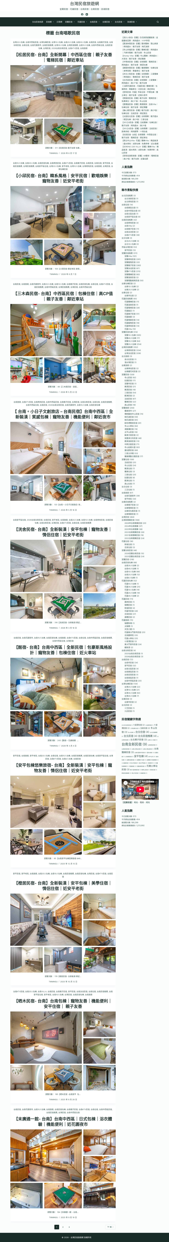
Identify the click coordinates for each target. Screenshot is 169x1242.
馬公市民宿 (136, 773)
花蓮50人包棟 (130, 584)
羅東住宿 (128, 471)
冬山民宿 (128, 377)
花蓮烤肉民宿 (130, 326)
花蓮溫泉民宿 (130, 305)
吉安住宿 (128, 547)
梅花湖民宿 (129, 417)
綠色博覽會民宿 (131, 423)
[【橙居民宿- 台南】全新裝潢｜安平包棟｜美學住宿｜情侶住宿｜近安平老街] (63, 933)
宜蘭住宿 (125, 459)
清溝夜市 (151, 763)
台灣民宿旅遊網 (84, 3)
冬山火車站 (129, 426)
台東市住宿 (129, 295)
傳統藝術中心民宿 (132, 414)
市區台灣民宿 (127, 247)
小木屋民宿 (126, 763)
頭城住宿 (153, 770)
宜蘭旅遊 (125, 408)
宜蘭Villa (128, 256)
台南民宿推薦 (47, 45)
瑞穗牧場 (128, 623)
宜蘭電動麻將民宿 (132, 280)
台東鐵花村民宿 (131, 371)
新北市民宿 (134, 763)
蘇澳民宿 (128, 396)
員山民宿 (128, 405)
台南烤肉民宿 (55, 163)
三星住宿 (128, 474)
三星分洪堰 (129, 453)
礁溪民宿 (128, 386)
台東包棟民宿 (127, 283)
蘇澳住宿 (128, 480)
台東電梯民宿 (130, 508)
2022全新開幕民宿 (132, 538)
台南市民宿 (129, 662)
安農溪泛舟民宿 (131, 438)
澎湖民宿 (131, 22)
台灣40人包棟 (130, 696)
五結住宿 (145, 728)
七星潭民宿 (129, 641)
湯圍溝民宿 (129, 429)
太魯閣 (127, 626)
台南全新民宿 (85, 402)
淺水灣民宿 (129, 362)
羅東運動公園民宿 (132, 456)
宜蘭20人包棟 (130, 344)
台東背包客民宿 (131, 511)
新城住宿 (128, 544)
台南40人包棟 (130, 568)
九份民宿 (128, 711)
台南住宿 (25, 45)
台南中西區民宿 (32, 42)
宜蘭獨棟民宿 (130, 274)
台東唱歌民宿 (130, 514)
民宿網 (49, 22)
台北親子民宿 (138, 739)
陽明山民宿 (145, 770)
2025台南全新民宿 (132, 653)
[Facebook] (82, 14)
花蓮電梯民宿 (130, 308)
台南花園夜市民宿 (140, 752)
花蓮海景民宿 (141, 766)
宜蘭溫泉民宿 (130, 277)
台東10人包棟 (130, 286)
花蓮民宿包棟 (127, 581)
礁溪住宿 (128, 468)
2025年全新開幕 (131, 529)
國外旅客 (150, 752)
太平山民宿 (129, 432)
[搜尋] (158, 22)
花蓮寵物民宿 (130, 323)
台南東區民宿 (130, 672)
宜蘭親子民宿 (130, 265)
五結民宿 (128, 399)
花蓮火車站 (129, 638)
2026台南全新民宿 (59, 48)
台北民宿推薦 (127, 195)
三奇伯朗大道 (135, 728)
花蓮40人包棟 (130, 596)
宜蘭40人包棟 (130, 338)
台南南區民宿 (130, 678)
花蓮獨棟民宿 (130, 302)
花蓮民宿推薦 (127, 299)
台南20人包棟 (69, 42)
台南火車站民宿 (148, 749)
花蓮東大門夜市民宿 (133, 632)
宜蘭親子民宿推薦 (153, 760)
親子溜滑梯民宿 (135, 770)
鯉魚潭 (127, 647)
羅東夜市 (128, 411)
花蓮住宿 (125, 541)
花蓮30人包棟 (130, 587)
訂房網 (59, 22)
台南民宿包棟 (43, 163)
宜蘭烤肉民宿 (130, 259)
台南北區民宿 (130, 669)
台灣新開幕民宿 (128, 520)
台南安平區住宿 (41, 166)
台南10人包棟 (84, 45)
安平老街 (65, 166)
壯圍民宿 (128, 380)
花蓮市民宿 (129, 611)
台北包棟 (125, 238)
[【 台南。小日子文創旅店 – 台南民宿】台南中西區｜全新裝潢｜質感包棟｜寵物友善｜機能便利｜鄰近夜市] (63, 461)
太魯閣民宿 (129, 756)
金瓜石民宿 (129, 359)
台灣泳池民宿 (130, 353)
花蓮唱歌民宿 (130, 320)
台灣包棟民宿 (44, 42)
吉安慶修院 (129, 635)
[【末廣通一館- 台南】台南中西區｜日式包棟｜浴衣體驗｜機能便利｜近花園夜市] (63, 1168)
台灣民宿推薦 (72, 45)
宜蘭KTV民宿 (130, 271)
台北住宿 (125, 487)
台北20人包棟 (130, 241)
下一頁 (109, 1227)
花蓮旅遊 (125, 620)
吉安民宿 (128, 614)
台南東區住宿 (130, 208)
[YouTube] (87, 14)
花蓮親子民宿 (130, 314)
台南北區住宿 (130, 214)
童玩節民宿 (129, 450)
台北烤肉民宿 (130, 201)
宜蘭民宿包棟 (127, 332)
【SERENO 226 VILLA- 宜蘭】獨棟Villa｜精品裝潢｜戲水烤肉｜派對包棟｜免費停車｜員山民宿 (140, 149)
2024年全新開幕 (131, 526)
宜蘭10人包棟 (130, 335)
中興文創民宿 (130, 444)
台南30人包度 (152, 740)
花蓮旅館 (128, 317)
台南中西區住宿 (97, 45)
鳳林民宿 (128, 602)
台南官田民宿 (130, 675)
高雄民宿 (143, 773)
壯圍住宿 (128, 477)
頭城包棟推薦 (126, 773)
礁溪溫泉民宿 (130, 441)
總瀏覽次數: (126, 179)
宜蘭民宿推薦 (127, 253)
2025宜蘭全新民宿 (132, 556)
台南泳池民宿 (81, 991)
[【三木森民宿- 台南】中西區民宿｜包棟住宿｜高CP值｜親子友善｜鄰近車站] (63, 343)
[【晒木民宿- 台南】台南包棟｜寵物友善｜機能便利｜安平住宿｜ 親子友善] (63, 1050)
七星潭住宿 (139, 725)
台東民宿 (106, 22)
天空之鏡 (128, 629)
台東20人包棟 (130, 289)
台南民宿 (93, 22)
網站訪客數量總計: (129, 182)
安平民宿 (106, 163)
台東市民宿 (129, 702)
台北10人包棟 (130, 244)
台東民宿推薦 (127, 502)
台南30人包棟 (82, 42)
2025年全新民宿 (127, 725)
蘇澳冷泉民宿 (130, 435)
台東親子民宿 (130, 505)
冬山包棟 (131, 732)
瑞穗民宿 (128, 605)
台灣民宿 (46, 48)
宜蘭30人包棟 (130, 341)
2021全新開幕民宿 (132, 535)
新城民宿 (128, 608)
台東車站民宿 (130, 368)
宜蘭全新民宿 (127, 550)
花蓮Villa (128, 329)
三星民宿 (128, 393)
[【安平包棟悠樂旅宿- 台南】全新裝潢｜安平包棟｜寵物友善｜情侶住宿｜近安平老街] (63, 815)
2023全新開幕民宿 (132, 532)
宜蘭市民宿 (129, 383)
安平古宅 (151, 756)
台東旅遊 (125, 365)
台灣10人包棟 (57, 42)
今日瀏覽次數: (127, 172)
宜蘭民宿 (68, 22)
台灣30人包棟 (60, 45)
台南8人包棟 (67, 759)
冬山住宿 (128, 465)
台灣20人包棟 (18, 42)
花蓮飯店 (128, 311)
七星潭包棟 (149, 725)
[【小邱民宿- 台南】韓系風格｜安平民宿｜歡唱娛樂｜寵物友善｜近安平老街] (63, 225)
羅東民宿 (128, 402)
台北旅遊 (125, 356)
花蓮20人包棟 (130, 593)
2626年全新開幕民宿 (133, 523)
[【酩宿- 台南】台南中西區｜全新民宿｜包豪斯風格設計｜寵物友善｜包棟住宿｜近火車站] (63, 697)
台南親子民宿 (102, 42)
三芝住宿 (128, 490)
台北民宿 (118, 22)
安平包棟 (141, 756)
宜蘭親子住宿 (141, 760)
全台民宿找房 (37, 22)
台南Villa (42, 991)
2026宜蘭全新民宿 (132, 553)
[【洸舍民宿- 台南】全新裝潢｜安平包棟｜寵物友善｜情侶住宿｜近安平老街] (63, 579)
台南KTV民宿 (73, 48)
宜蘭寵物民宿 (130, 262)
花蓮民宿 (81, 22)
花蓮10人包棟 (130, 590)
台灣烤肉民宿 (87, 166)
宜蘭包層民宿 (131, 760)
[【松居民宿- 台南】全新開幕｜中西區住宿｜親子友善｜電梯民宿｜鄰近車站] (63, 104)
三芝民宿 (128, 708)
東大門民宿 (143, 763)
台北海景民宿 (130, 198)
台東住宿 (125, 292)
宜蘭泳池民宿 (130, 268)
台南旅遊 (83, 48)
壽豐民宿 (128, 617)
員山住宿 (128, 484)
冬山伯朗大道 (130, 447)
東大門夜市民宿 (131, 644)
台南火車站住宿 (137, 749)
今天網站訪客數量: (129, 176)
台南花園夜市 (35, 45)
